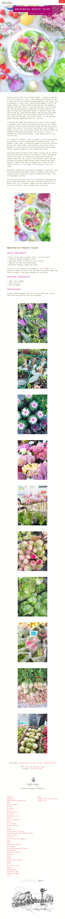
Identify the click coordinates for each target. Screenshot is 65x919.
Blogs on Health (12, 804)
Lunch (9, 843)
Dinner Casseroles (13, 820)
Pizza (9, 856)
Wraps (9, 875)
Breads (9, 806)
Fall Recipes (11, 823)
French (9, 829)
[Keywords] (28, 880)
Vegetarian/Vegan (50, 763)
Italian (9, 837)
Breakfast (10, 808)
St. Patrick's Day (13, 865)
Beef (8, 802)
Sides (9, 862)
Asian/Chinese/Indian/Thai (16, 800)
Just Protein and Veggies (16, 839)
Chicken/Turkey (12, 812)
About (39, 797)
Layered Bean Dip (36, 768)
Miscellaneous (12, 850)
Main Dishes (11, 846)
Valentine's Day (12, 871)
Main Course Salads (14, 844)
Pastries (10, 854)
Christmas (10, 814)
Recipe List (41, 800)
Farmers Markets (12, 825)
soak (15, 268)
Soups (9, 864)
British (9, 810)
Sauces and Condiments (15, 860)
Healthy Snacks (12, 835)
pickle (42, 268)
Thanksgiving (11, 869)
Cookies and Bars (13, 816)
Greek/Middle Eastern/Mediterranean (20, 833)
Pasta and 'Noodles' (14, 852)
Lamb (8, 841)
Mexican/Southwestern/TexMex (17, 848)
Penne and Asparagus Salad (34, 767)
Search (40, 880)
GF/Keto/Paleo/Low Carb (27, 763)
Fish (8, 827)
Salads (39, 763)
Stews (9, 867)
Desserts (10, 818)
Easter (9, 821)
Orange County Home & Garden (47, 799)
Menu (61, 1)
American (10, 797)
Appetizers (11, 799)
